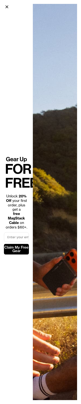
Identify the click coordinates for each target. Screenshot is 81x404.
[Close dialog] (7, 7)
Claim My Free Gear (16, 249)
